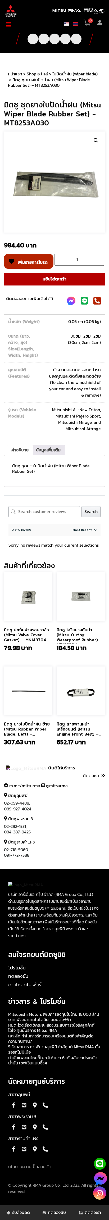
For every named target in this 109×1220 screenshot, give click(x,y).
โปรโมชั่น (17, 968)
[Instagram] (99, 1193)
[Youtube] (43, 39)
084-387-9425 (17, 832)
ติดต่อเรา (91, 776)
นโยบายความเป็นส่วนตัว (29, 1167)
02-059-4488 (16, 803)
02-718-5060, (16, 850)
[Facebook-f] (33, 39)
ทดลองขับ (18, 976)
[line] (99, 1163)
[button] (11, 25)
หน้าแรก (15, 74)
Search (91, 512)
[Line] (65, 39)
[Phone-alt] (76, 39)
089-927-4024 (17, 809)
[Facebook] (100, 1180)
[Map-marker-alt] (34, 1105)
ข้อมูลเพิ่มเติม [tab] (48, 450)
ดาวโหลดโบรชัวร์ (24, 985)
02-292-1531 (15, 826)
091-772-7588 (16, 855)
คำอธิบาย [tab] (20, 450)
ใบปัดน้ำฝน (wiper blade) (75, 74)
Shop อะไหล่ (37, 74)
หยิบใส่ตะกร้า (54, 279)
